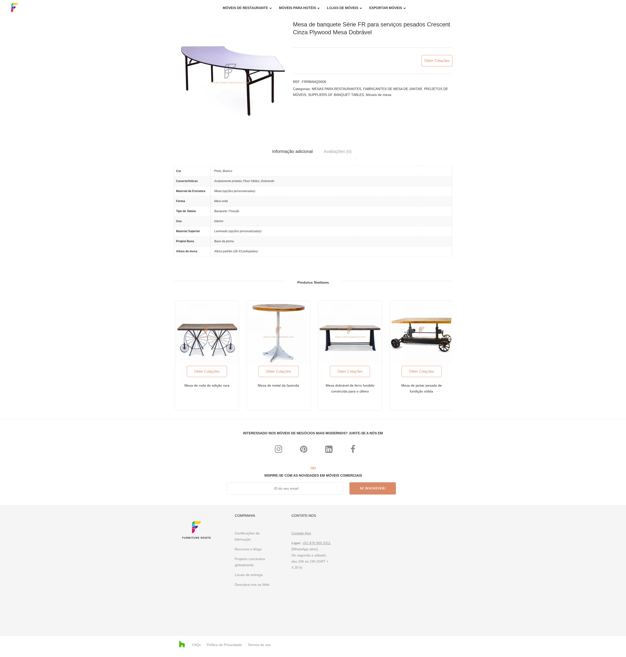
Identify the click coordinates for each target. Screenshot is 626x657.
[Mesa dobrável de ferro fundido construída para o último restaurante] (350, 332)
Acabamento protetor (228, 181)
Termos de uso (259, 645)
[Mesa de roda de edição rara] (207, 332)
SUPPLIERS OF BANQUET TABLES (336, 95)
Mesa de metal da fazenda (278, 385)
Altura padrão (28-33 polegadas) (236, 251)
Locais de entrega (249, 575)
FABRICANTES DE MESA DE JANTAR (392, 89)
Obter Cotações (437, 60)
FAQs (196, 645)
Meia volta (221, 201)
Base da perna (224, 241)
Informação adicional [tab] (292, 151)
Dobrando (267, 181)
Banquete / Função (226, 211)
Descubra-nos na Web (252, 585)
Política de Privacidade (224, 645)
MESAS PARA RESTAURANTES (336, 89)
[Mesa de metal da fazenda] (279, 332)
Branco (227, 171)
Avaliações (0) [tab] (338, 151)
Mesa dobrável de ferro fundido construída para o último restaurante (350, 391)
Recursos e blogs (248, 549)
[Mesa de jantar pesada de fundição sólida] (422, 332)
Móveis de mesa (378, 95)
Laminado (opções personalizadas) (237, 231)
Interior (219, 221)
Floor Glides (251, 181)
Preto (217, 171)
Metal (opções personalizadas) (234, 191)
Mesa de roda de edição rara (206, 385)
